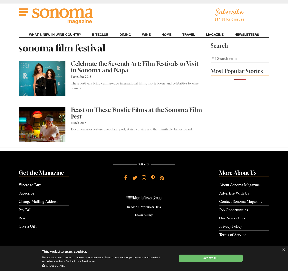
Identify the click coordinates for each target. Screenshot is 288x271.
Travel (188, 35)
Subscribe (26, 193)
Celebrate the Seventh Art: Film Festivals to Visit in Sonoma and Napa (134, 67)
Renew (24, 218)
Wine (146, 35)
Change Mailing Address (38, 201)
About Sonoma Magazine (239, 184)
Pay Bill (25, 209)
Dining (125, 35)
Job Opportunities (233, 209)
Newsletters (247, 35)
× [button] (283, 249)
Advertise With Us (234, 193)
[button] (107, 265)
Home (166, 35)
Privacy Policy (230, 226)
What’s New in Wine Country (55, 35)
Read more (88, 261)
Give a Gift (28, 226)
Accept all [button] (210, 258)
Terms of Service (232, 234)
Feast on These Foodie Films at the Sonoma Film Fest (136, 113)
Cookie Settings (144, 215)
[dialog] (144, 258)
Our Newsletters (232, 218)
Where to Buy (30, 184)
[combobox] (240, 58)
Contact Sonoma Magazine (240, 201)
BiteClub (100, 35)
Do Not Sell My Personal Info (144, 207)
